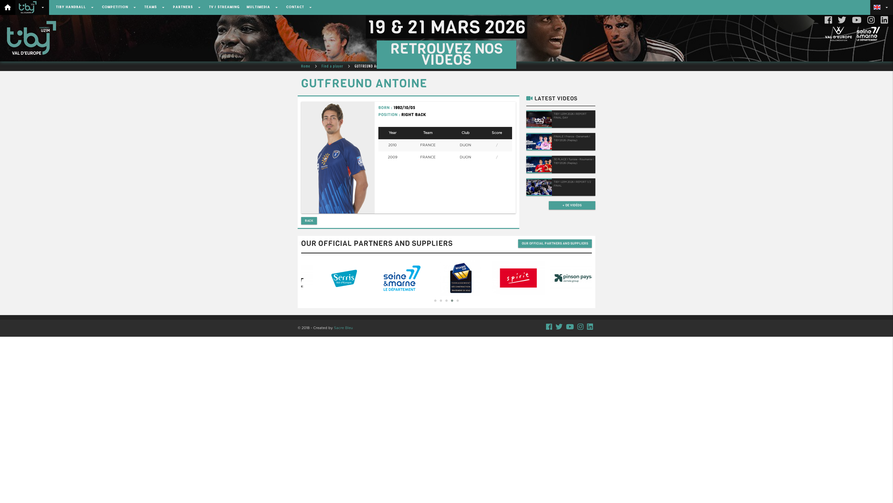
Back (309, 221)
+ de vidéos (572, 205)
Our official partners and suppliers (555, 243)
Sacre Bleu (343, 328)
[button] (435, 300)
